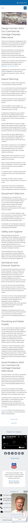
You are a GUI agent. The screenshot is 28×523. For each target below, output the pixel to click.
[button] (5, 453)
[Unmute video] (19, 505)
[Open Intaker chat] (13, 522)
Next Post (14, 423)
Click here (4, 410)
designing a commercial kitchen (10, 66)
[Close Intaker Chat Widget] (27, 492)
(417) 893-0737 (22, 3)
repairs (8, 213)
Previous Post (14, 419)
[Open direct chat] (24, 492)
